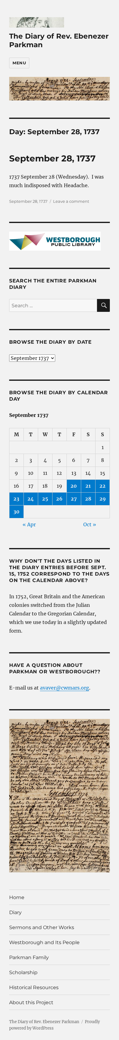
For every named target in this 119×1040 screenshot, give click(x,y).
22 (102, 486)
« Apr (29, 524)
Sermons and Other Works (41, 927)
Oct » (89, 524)
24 (30, 499)
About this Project (31, 1002)
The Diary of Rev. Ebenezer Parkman (44, 1021)
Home (16, 897)
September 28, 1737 (52, 158)
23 (16, 499)
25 (45, 499)
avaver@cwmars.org (64, 688)
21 (88, 486)
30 (16, 512)
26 (59, 499)
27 (74, 499)
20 (73, 486)
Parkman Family (29, 957)
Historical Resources (34, 987)
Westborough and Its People (44, 942)
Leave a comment (71, 201)
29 (102, 499)
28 (88, 499)
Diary (15, 912)
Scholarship (23, 972)
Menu (19, 62)
